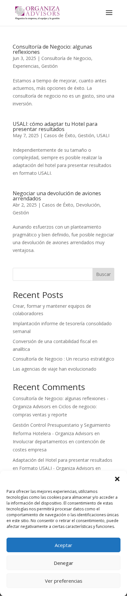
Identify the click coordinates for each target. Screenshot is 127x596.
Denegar (63, 563)
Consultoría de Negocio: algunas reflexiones (52, 49)
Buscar (103, 274)
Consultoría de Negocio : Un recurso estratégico (63, 359)
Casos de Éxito (59, 135)
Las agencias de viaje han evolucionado (54, 369)
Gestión (49, 66)
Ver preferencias (63, 581)
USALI (103, 135)
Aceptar (63, 545)
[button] (117, 479)
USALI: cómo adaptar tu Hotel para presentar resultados (55, 126)
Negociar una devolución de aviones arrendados (57, 196)
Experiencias (26, 66)
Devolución (88, 205)
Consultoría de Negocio (66, 58)
